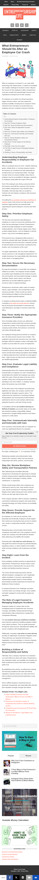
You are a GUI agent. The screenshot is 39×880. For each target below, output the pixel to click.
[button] (19, 433)
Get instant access (19, 446)
